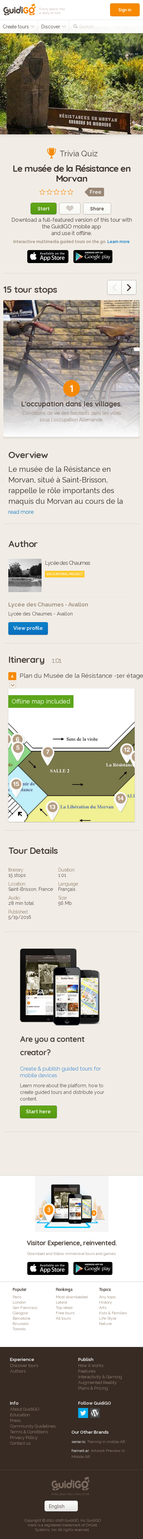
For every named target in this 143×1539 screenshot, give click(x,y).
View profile (28, 628)
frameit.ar (80, 1450)
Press (15, 1420)
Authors (18, 1371)
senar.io (78, 1441)
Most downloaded (72, 1297)
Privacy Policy (24, 1437)
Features (86, 1371)
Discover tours (24, 1365)
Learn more (118, 241)
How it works (90, 1365)
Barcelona (21, 1318)
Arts (102, 1307)
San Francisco (25, 1307)
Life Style (107, 1318)
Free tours (65, 1313)
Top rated (64, 1307)
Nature (105, 1323)
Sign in (124, 9)
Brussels (21, 1323)
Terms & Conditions (29, 1431)
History (105, 1302)
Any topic (107, 1297)
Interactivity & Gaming (100, 1376)
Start (44, 209)
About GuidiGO (25, 1409)
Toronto (19, 1329)
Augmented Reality (97, 1382)
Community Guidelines (33, 1426)
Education (20, 1414)
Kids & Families (113, 1313)
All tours (63, 1318)
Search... (87, 26)
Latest (61, 1302)
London (19, 1302)
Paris (17, 1297)
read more (21, 512)
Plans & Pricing (93, 1388)
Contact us (20, 1443)
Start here (38, 1112)
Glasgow (20, 1313)
